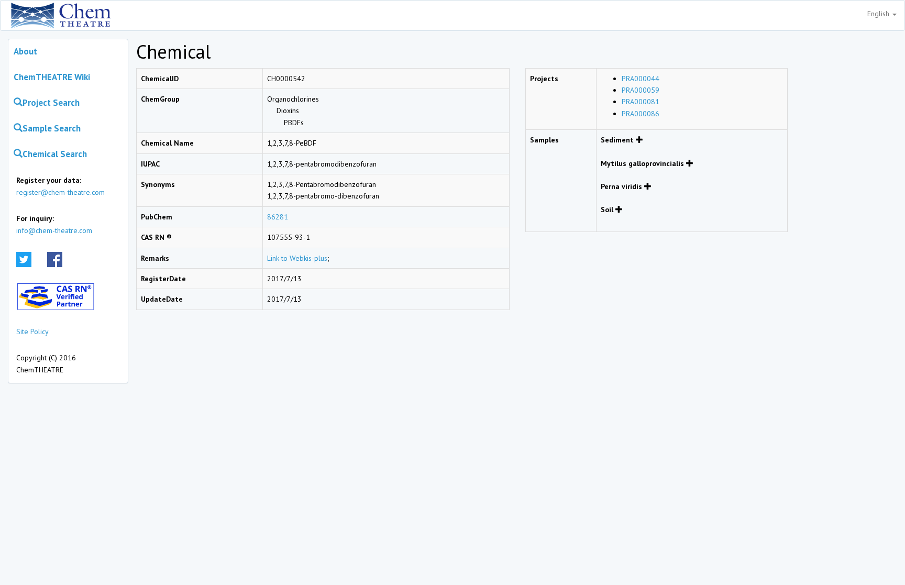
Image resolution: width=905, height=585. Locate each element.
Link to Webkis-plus (297, 258)
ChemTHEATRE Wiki (52, 77)
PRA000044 (640, 78)
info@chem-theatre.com (54, 230)
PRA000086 (640, 113)
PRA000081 (640, 101)
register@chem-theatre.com (60, 192)
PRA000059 (640, 90)
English (879, 13)
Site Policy (32, 331)
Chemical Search (55, 154)
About (25, 51)
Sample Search (52, 128)
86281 (277, 217)
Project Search (51, 102)
